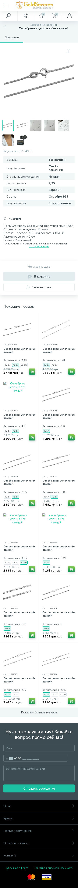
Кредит (8, 818)
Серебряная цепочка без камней (20, 350)
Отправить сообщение (39, 788)
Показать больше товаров (39, 712)
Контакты (9, 855)
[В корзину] (32, 371)
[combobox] (12, 758)
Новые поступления (17, 831)
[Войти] (69, 15)
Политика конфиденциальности (53, 868)
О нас (7, 806)
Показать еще (39, 246)
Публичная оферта (16, 868)
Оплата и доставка (16, 843)
